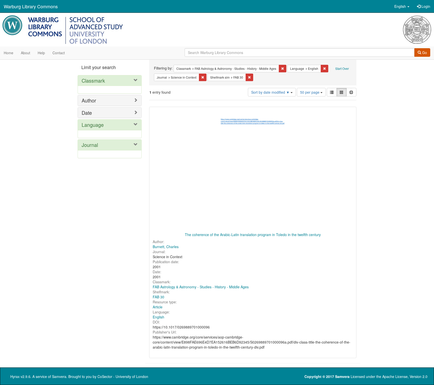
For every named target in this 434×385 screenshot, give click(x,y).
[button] (402, 6)
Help (41, 52)
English (158, 316)
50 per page (310, 92)
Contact (58, 52)
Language (93, 124)
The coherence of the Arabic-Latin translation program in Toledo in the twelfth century (253, 234)
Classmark (93, 80)
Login (425, 6)
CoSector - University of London (122, 376)
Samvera (59, 376)
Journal (90, 144)
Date (87, 112)
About (25, 52)
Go (424, 52)
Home (8, 52)
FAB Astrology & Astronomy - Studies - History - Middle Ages (201, 286)
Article (157, 306)
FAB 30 (158, 296)
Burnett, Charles (166, 246)
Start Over (342, 68)
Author (89, 100)
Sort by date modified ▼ (271, 92)
